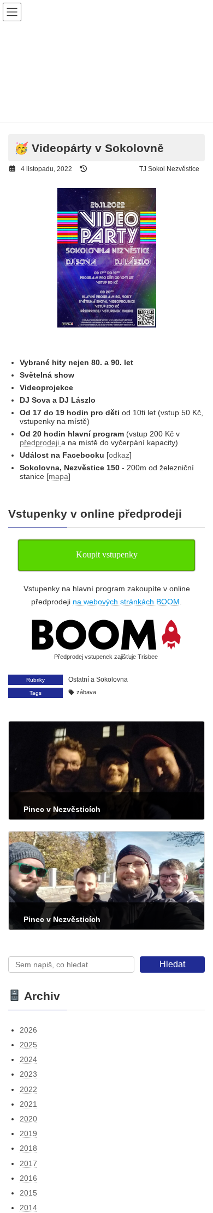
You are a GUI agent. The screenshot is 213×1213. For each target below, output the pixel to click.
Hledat (172, 964)
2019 (28, 1133)
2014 (28, 1207)
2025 (28, 1044)
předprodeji (40, 442)
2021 (28, 1104)
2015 (28, 1192)
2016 (28, 1178)
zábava (86, 692)
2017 (28, 1163)
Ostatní (78, 679)
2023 (28, 1074)
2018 (28, 1148)
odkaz (119, 455)
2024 (28, 1059)
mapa (58, 476)
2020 (28, 1118)
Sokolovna (112, 679)
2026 (28, 1030)
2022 (28, 1089)
